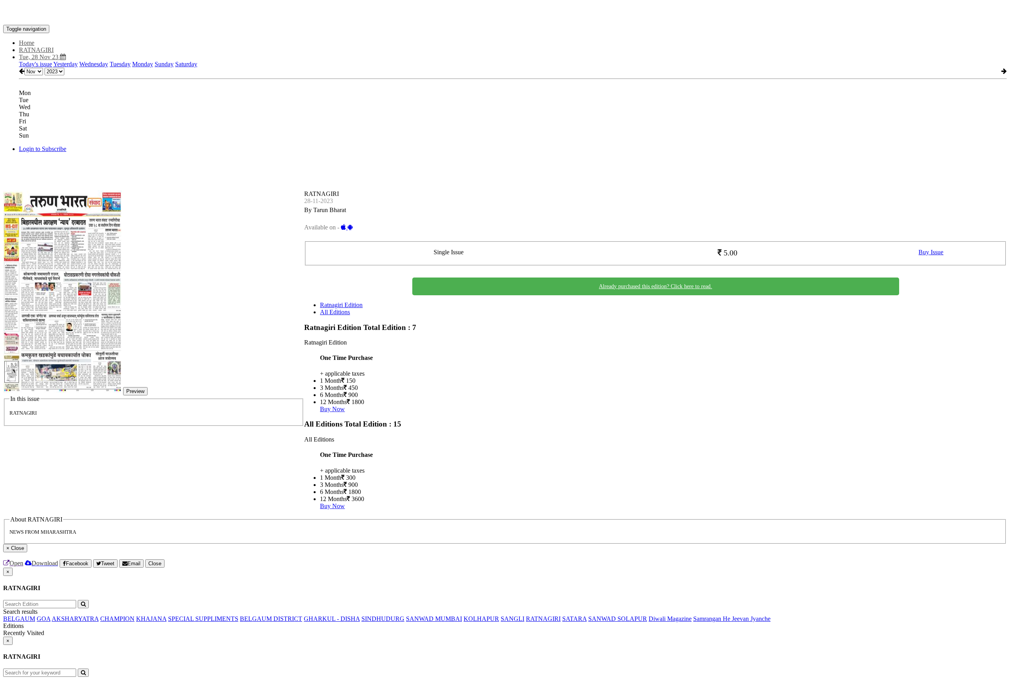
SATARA (574, 618)
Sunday (164, 64)
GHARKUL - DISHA (332, 618)
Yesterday (65, 64)
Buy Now (332, 409)
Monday (142, 64)
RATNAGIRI (543, 618)
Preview (135, 391)
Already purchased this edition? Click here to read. (655, 286)
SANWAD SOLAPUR (617, 618)
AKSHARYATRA (75, 618)
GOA (43, 618)
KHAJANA (151, 618)
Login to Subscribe (42, 148)
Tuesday (120, 64)
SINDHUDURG (382, 618)
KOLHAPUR (481, 618)
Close (154, 563)
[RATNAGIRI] (505, 13)
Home (26, 42)
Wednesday (93, 64)
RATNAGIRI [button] (36, 50)
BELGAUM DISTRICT (271, 618)
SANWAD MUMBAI (434, 618)
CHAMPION (117, 618)
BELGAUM (19, 618)
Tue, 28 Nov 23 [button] (39, 57)
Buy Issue (930, 252)
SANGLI (512, 618)
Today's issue (35, 64)
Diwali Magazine (670, 618)
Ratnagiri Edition (341, 305)
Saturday (186, 64)
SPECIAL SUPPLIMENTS (203, 618)
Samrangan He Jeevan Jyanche (732, 618)
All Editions (335, 312)
